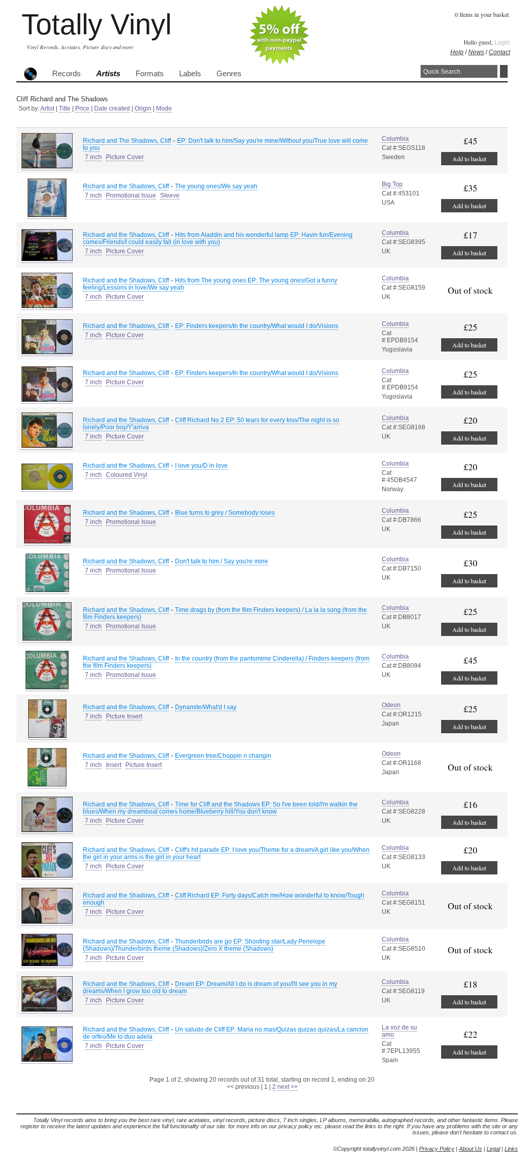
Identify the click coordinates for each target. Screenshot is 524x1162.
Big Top (392, 184)
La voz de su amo (399, 1031)
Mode (164, 108)
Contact (499, 52)
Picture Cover (125, 157)
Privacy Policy (436, 1149)
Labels (190, 74)
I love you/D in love (201, 465)
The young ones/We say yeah (216, 186)
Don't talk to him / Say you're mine (221, 561)
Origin (143, 108)
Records (66, 74)
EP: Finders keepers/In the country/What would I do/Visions (256, 326)
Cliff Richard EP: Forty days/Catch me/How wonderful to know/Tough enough (223, 899)
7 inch (93, 157)
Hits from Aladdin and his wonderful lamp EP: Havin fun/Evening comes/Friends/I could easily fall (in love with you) (218, 238)
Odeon (391, 705)
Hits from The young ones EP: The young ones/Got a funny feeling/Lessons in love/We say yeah (210, 284)
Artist (47, 108)
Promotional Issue (131, 195)
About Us (470, 1149)
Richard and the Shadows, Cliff (126, 186)
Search (504, 71)
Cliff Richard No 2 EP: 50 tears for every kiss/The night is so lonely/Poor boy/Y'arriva (211, 423)
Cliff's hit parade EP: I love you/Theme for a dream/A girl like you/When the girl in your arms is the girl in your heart (226, 853)
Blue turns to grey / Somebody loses (225, 512)
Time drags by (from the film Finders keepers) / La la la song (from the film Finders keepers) (225, 613)
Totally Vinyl (96, 24)
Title (65, 108)
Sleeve (170, 195)
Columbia (395, 138)
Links (511, 1149)
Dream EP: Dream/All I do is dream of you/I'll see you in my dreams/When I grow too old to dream (210, 987)
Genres (229, 74)
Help (457, 52)
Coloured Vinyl (126, 474)
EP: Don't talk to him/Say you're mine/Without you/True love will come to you (225, 144)
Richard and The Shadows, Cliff (127, 140)
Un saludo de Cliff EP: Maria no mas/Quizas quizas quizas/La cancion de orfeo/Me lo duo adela (225, 1033)
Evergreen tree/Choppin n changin (223, 755)
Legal (493, 1149)
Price (82, 108)
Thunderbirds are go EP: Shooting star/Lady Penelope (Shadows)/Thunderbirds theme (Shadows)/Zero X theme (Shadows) (204, 945)
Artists (108, 74)
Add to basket (469, 159)
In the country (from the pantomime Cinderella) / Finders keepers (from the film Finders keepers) (226, 662)
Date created (112, 108)
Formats (150, 74)
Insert (113, 765)
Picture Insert (124, 716)
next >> (287, 1086)
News (476, 52)
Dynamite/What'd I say (205, 707)
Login (502, 42)
